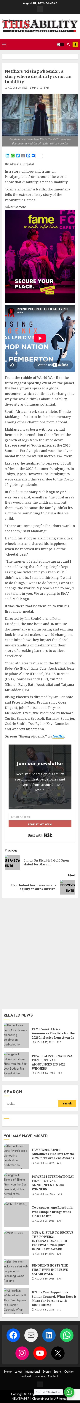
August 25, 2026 (45, 1221)
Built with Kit (40, 835)
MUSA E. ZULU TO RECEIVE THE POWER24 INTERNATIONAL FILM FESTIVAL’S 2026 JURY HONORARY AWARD (52, 1241)
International (32, 1371)
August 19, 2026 (45, 1254)
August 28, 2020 (17, 88)
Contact (53, 1376)
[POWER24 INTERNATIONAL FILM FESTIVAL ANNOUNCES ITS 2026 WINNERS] (16, 1064)
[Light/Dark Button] (60, 44)
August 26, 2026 (45, 1073)
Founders (39, 1376)
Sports (58, 1371)
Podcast (25, 1376)
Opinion (69, 1371)
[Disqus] (40, 953)
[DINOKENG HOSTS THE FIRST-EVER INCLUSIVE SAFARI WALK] (16, 1272)
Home (8, 1371)
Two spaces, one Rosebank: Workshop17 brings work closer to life (52, 1212)
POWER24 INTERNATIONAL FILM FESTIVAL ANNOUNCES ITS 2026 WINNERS (53, 1062)
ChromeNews (40, 1399)
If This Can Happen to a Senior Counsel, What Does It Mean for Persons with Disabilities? (54, 1298)
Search (13, 1092)
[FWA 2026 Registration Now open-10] (40, 302)
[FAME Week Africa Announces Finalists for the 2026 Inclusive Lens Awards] (16, 1035)
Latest (18, 1371)
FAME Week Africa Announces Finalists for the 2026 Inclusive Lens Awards (53, 1033)
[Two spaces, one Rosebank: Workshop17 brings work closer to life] (16, 1214)
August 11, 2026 (44, 1309)
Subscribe (75, 44)
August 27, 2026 (44, 1042)
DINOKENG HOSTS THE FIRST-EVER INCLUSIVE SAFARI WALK (50, 1269)
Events (47, 1371)
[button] (4, 44)
